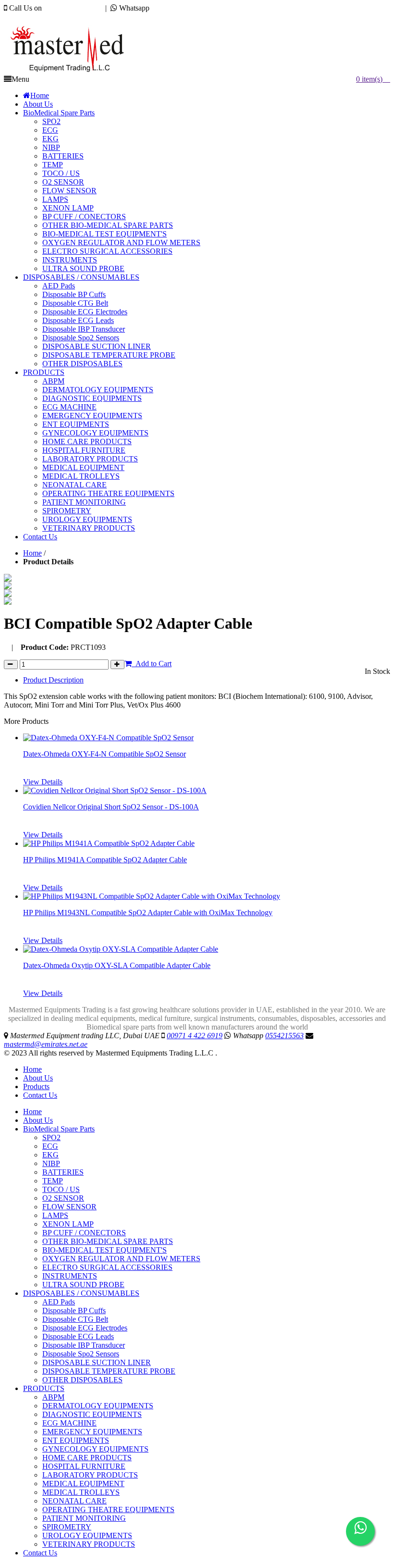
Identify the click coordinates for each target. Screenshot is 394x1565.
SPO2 (51, 1137)
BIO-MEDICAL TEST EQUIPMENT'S (104, 1250)
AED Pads (58, 1302)
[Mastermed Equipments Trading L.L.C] (72, 72)
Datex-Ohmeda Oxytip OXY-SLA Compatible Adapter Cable (116, 965)
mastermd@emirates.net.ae (55, 16)
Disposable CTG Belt (75, 1319)
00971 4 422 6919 (71, 8)
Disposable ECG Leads (78, 1336)
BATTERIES (63, 1172)
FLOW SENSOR (69, 1207)
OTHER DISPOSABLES (82, 1380)
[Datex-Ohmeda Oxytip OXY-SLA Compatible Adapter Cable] (120, 949)
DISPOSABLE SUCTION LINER (96, 1362)
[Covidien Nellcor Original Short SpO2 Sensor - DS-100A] (115, 790)
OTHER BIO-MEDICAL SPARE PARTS (107, 1241)
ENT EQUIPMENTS (75, 1440)
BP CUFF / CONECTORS (84, 1233)
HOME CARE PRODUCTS (87, 1457)
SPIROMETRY (66, 1527)
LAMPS (55, 1215)
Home (32, 553)
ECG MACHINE (69, 1423)
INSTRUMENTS (69, 1276)
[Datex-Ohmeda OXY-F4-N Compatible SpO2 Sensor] (108, 737)
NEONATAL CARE (74, 1501)
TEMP (52, 1181)
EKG (50, 1155)
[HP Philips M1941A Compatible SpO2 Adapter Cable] (109, 843)
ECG (50, 1146)
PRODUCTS (43, 1388)
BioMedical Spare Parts (59, 1129)
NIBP (51, 1163)
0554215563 (170, 8)
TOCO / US (61, 1189)
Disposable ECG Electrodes (84, 1328)
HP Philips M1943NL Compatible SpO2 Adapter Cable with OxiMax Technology (147, 912)
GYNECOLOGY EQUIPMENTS (95, 1449)
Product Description (53, 680)
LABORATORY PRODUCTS (90, 1475)
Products (36, 1086)
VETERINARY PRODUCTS (88, 1544)
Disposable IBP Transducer (83, 1345)
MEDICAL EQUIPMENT (83, 1483)
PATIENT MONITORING (84, 1518)
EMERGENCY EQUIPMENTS (92, 1432)
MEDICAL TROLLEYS (81, 1492)
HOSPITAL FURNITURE (83, 1466)
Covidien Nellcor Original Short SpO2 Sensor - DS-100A (111, 807)
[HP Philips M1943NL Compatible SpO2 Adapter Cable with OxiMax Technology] (151, 896)
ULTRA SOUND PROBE (83, 1284)
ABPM (53, 1397)
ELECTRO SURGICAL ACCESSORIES (107, 1267)
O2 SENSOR (63, 1198)
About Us (38, 1078)
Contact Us (40, 1095)
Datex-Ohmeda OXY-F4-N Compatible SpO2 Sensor (104, 754)
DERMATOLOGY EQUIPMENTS (97, 1406)
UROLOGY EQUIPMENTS (87, 1535)
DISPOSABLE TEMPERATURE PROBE (108, 1371)
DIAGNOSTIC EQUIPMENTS (92, 1414)
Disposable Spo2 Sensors (80, 1354)
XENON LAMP (68, 1224)
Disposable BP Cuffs (74, 1310)
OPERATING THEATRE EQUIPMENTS (108, 1509)
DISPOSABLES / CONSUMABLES (81, 1293)
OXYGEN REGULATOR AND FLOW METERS (121, 1258)
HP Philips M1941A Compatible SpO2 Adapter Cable (105, 860)
